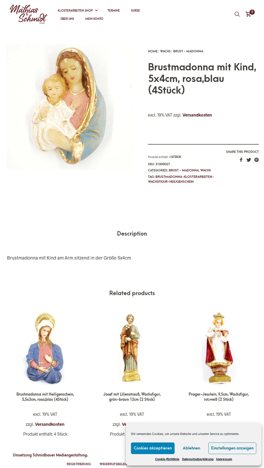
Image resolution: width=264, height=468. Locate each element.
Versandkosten (197, 114)
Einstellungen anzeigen (232, 448)
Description (132, 234)
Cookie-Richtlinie (167, 459)
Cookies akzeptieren (153, 448)
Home (153, 51)
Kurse (135, 10)
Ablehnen (191, 448)
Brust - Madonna (188, 51)
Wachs (165, 51)
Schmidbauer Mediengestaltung (60, 455)
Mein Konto (94, 19)
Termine (114, 10)
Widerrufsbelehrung (117, 464)
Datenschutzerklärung (197, 459)
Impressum (224, 459)
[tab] (132, 234)
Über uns (67, 19)
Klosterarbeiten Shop (75, 10)
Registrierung (79, 464)
